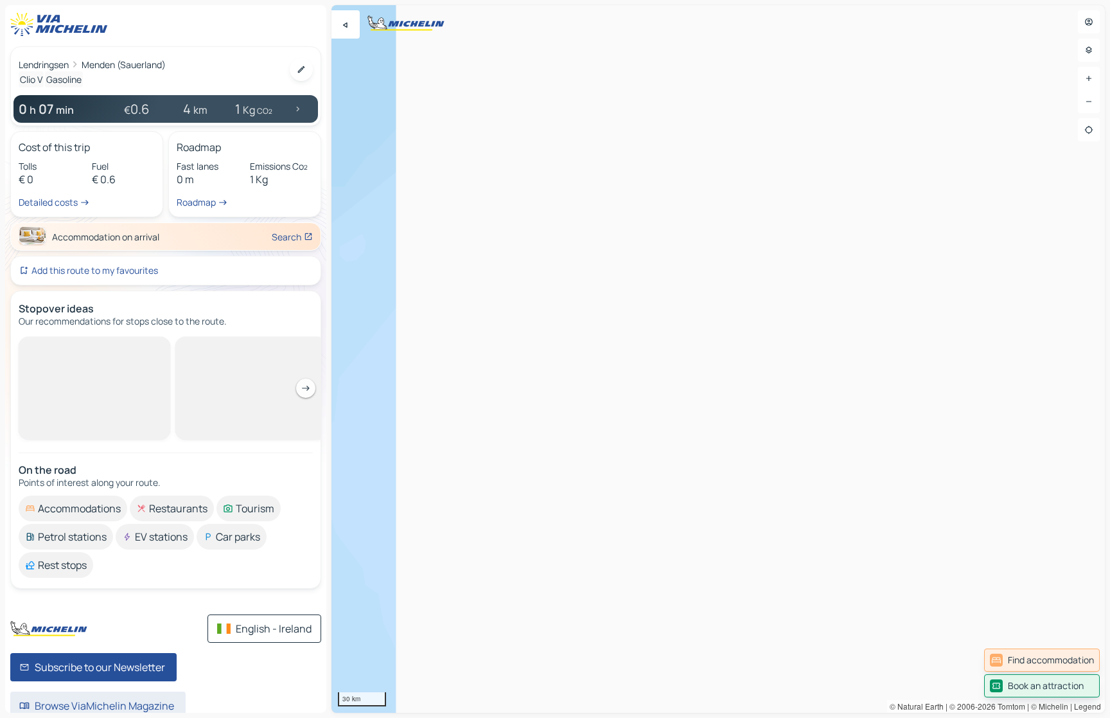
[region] (718, 359)
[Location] (1089, 129)
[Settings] (1089, 50)
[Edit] (301, 69)
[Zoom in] (1089, 78)
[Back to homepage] (61, 24)
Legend (1087, 706)
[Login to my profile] (1089, 21)
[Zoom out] (1089, 101)
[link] (1042, 660)
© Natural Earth (917, 706)
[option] (73, 347)
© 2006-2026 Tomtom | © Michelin (1008, 706)
